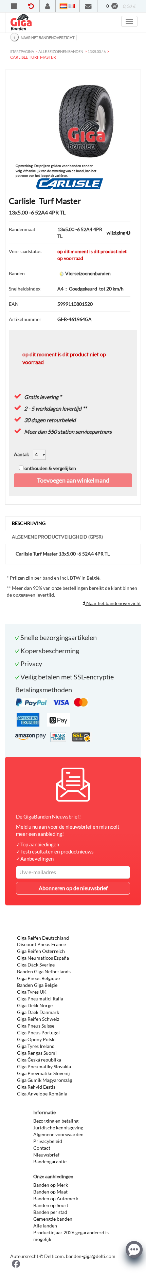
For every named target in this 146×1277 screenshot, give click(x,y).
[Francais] (72, 6)
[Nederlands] (63, 6)
